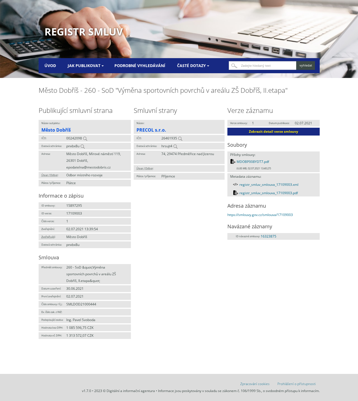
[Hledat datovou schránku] (82, 146)
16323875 (268, 236)
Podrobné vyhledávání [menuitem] (139, 65)
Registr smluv (83, 32)
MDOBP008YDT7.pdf (253, 162)
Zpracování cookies (255, 383)
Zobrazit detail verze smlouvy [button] (273, 131)
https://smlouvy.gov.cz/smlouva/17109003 (260, 214)
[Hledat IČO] (85, 138)
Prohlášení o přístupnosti (296, 383)
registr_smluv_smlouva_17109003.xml (268, 184)
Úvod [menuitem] (50, 65)
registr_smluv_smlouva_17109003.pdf (268, 193)
